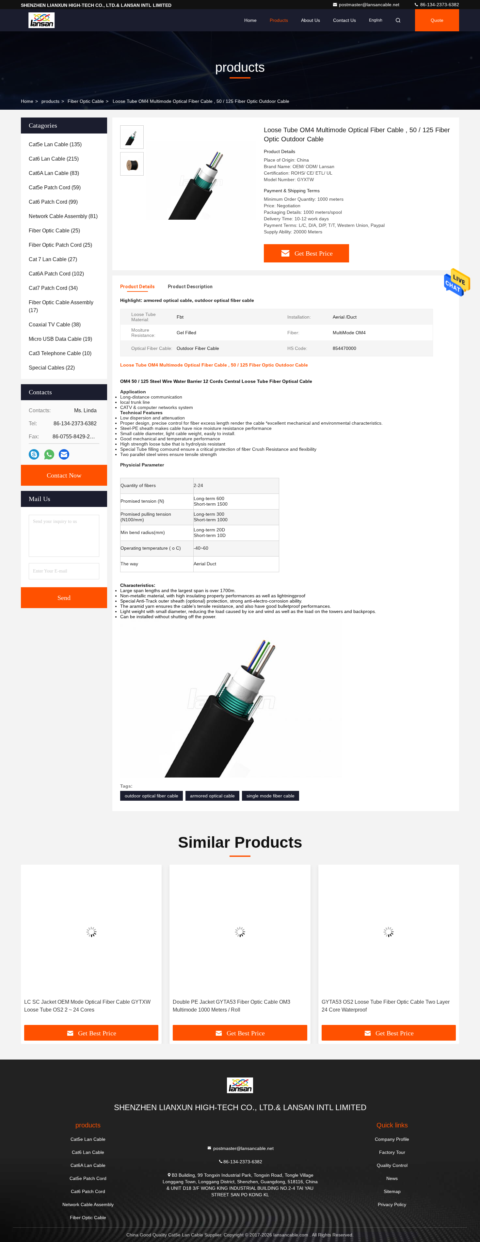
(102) (56, 273)
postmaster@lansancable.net (370, 4)
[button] (32, 947)
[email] (64, 454)
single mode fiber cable (271, 795)
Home (250, 20)
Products (279, 20)
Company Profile (392, 1139)
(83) (54, 173)
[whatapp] (49, 454)
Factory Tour (392, 1152)
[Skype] (34, 454)
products (50, 101)
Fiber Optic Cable (86, 101)
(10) (60, 353)
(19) (60, 339)
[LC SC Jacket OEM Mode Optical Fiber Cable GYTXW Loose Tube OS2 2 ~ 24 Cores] (91, 932)
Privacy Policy (392, 1204)
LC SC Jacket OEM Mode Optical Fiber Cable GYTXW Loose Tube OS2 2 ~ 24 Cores (87, 1006)
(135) (55, 144)
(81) (63, 216)
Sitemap (392, 1191)
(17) (61, 306)
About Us (310, 20)
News (392, 1178)
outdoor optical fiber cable (151, 795)
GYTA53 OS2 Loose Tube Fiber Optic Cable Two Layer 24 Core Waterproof (386, 1006)
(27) (53, 259)
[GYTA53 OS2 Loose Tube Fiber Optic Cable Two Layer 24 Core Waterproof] (389, 932)
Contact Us (344, 20)
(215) (54, 159)
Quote (437, 20)
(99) (53, 202)
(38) (55, 324)
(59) (55, 187)
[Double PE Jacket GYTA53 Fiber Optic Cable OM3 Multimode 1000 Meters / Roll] (240, 932)
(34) (53, 288)
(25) (54, 230)
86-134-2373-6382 (439, 4)
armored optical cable (212, 795)
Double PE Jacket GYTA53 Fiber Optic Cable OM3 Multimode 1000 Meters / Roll (231, 1006)
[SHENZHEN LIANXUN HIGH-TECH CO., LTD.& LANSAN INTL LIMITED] (41, 20)
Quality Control (392, 1165)
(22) (52, 367)
